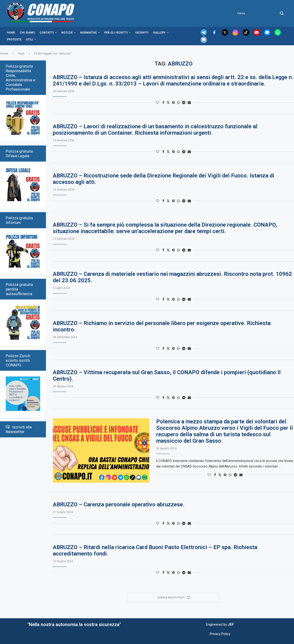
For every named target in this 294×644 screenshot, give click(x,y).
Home (11, 32)
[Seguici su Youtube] (257, 34)
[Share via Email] (189, 102)
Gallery (159, 32)
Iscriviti (141, 32)
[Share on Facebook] (163, 102)
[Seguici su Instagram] (236, 34)
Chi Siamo (27, 32)
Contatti (47, 32)
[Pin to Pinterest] (173, 102)
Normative (88, 32)
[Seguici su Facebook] (214, 34)
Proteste (14, 39)
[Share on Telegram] (183, 102)
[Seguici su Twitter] (225, 34)
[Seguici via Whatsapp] (277, 34)
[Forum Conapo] (204, 39)
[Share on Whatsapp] (178, 102)
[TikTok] (246, 34)
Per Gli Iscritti (116, 32)
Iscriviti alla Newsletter (19, 429)
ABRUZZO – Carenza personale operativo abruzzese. (118, 504)
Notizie (67, 32)
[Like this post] (157, 102)
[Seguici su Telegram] (204, 34)
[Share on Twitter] (168, 102)
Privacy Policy (220, 634)
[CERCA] (282, 13)
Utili (29, 39)
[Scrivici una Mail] (267, 34)
